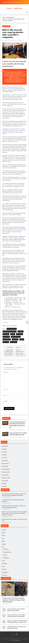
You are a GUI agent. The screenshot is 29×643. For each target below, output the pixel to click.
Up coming (4, 575)
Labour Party (6, 337)
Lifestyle (4, 544)
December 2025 (5, 469)
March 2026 (5, 460)
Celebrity (4, 530)
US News (5, 555)
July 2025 (4, 483)
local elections (6, 339)
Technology (4, 563)
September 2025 (6, 478)
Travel (3, 566)
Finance (3, 535)
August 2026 (5, 446)
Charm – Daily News (14, 8)
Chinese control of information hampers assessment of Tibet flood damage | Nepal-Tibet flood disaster (14, 494)
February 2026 (5, 463)
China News (6, 549)
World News (14, 342)
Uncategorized (6, 26)
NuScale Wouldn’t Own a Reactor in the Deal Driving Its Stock (16, 627)
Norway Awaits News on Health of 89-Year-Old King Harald (18, 434)
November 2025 (6, 472)
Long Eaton (21, 95)
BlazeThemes (17, 640)
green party (6, 334)
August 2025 (5, 480)
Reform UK (15, 302)
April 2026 (4, 457)
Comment (6, 372)
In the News (19, 334)
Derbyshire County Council (8, 88)
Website (6, 401)
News (3, 547)
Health (3, 541)
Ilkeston (12, 334)
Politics (21, 339)
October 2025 (5, 475)
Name (6, 389)
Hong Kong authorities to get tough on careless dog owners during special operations (13, 506)
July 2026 (4, 449)
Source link (5, 322)
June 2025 (4, 486)
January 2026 (5, 466)
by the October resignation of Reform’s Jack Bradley (13, 129)
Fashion (3, 532)
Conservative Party (11, 329)
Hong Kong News (7, 552)
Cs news (5, 40)
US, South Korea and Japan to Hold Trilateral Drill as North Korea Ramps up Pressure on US (17, 424)
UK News (4, 569)
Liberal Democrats (15, 337)
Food (3, 538)
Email (5, 395)
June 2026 (4, 452)
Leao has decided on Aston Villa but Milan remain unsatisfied (16, 609)
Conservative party (18, 230)
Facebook (20, 331)
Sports (3, 560)
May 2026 (4, 455)
